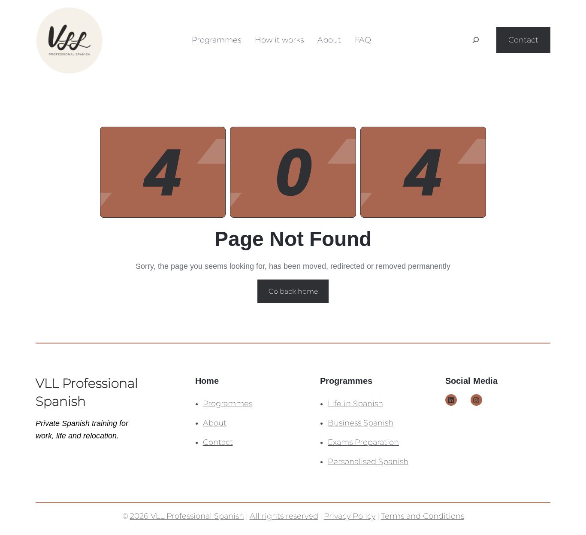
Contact (523, 40)
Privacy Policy (349, 516)
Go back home (293, 291)
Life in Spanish (355, 403)
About (215, 423)
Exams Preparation (363, 442)
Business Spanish (360, 423)
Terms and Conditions (422, 516)
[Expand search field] (475, 40)
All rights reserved (284, 516)
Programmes (227, 403)
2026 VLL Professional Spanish (187, 516)
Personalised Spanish (368, 461)
